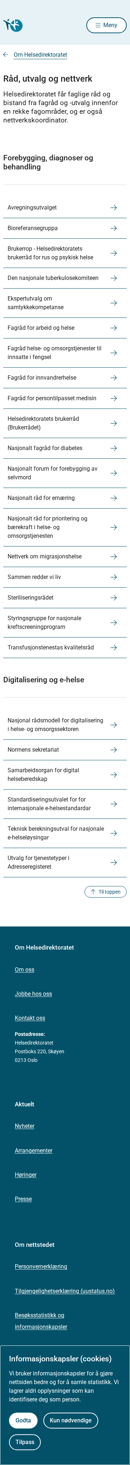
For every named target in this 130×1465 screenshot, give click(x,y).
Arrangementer (33, 1150)
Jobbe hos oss (33, 993)
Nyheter (24, 1126)
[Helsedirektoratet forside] (12, 25)
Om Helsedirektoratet (40, 54)
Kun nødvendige (71, 1420)
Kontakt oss (30, 1018)
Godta (23, 1420)
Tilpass (25, 1442)
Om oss (24, 969)
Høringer (25, 1174)
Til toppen (110, 892)
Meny (110, 25)
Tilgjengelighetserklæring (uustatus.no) (65, 1291)
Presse (23, 1199)
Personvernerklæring (41, 1266)
